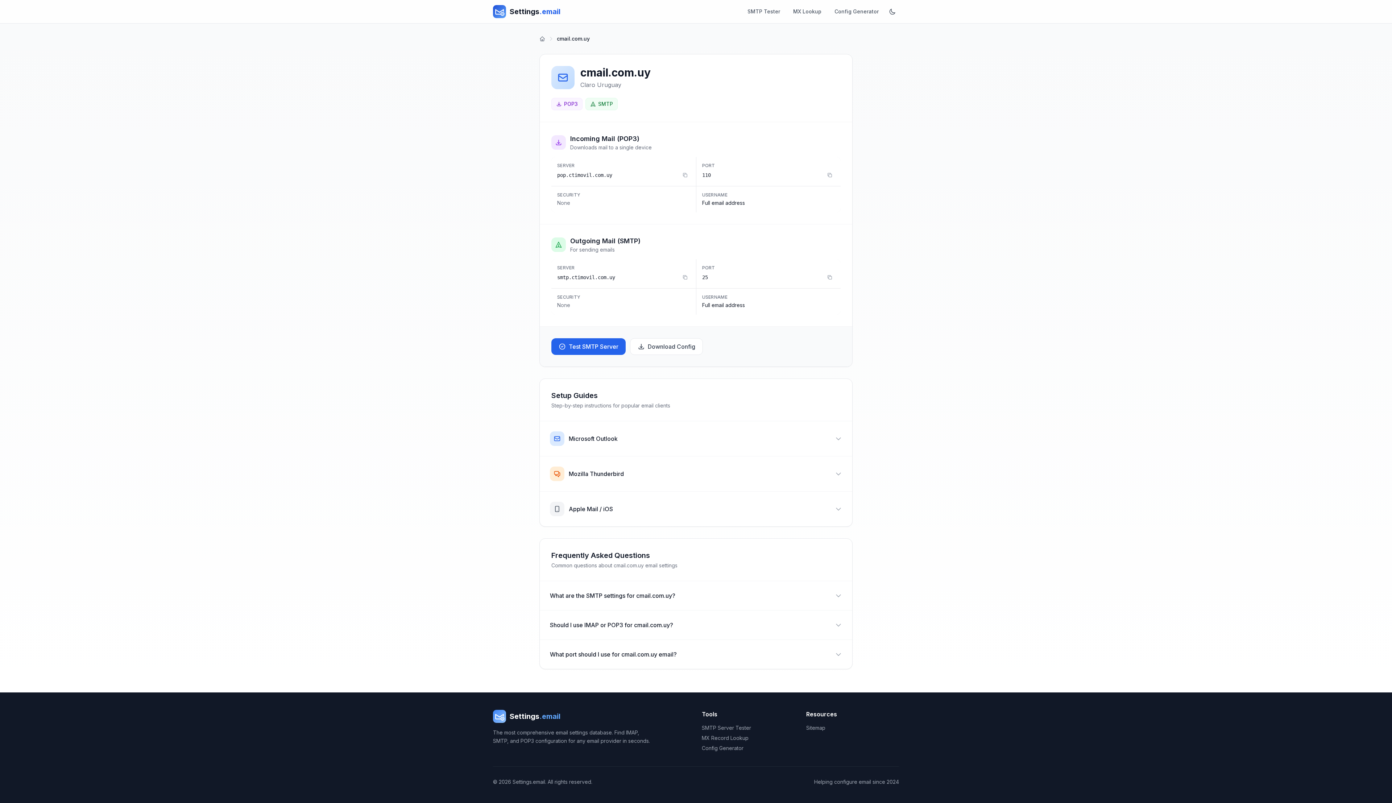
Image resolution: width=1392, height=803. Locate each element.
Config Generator (856, 11)
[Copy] (685, 175)
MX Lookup (807, 11)
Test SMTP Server (593, 346)
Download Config (671, 346)
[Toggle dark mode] (892, 11)
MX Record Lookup (725, 738)
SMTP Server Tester (726, 728)
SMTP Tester (763, 11)
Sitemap (815, 728)
